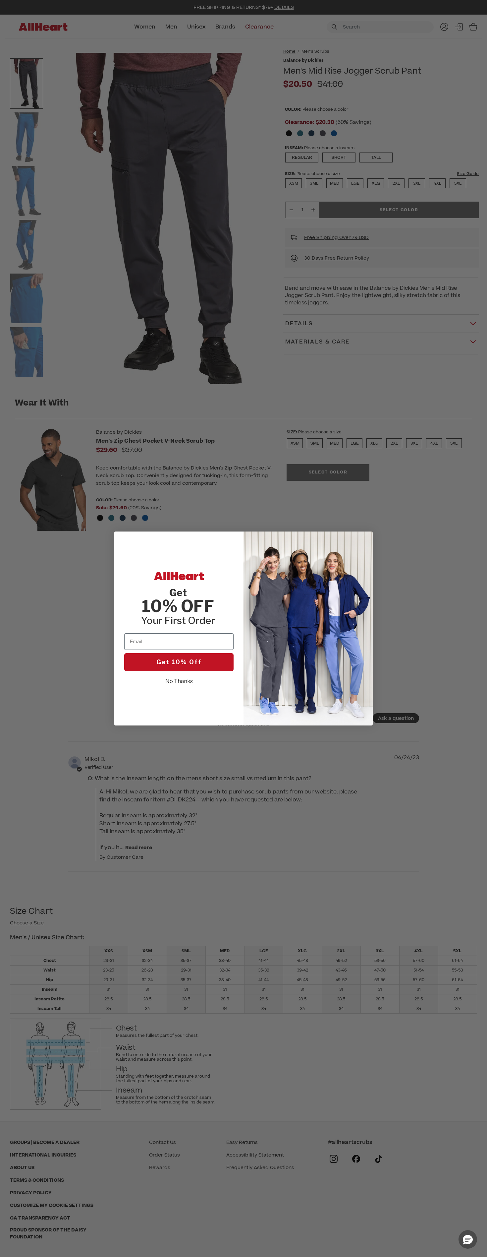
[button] (468, 1239)
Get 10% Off (179, 662)
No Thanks (179, 681)
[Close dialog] (364, 540)
